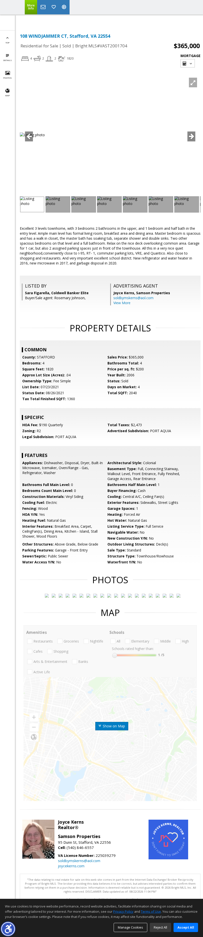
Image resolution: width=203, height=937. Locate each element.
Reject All (160, 927)
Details (7, 60)
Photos (7, 77)
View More (121, 302)
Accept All (186, 927)
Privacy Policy (123, 911)
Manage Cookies (130, 927)
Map (7, 95)
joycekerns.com (71, 865)
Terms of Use (151, 911)
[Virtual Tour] (65, 7)
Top (7, 42)
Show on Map (113, 726)
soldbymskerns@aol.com (133, 297)
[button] (8, 929)
